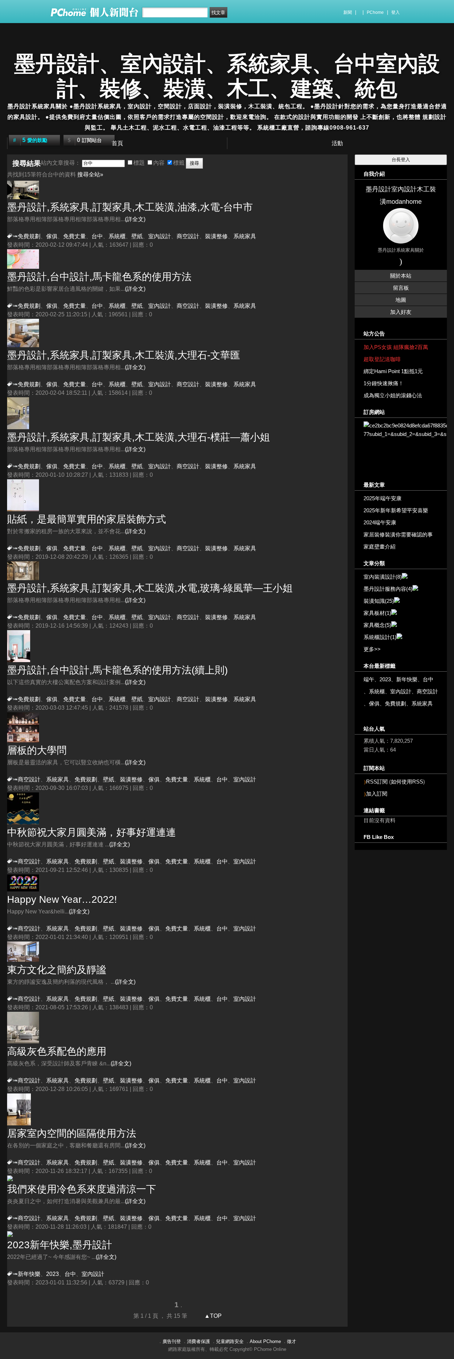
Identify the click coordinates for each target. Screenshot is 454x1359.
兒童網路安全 (230, 1341)
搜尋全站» (90, 174)
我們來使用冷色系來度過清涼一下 (81, 1189)
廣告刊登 (171, 1341)
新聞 (347, 12)
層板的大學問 (37, 750)
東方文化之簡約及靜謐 (56, 969)
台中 (428, 679)
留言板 (401, 288)
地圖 (400, 300)
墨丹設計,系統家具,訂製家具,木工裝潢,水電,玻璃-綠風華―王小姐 (150, 588)
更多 (372, 649)
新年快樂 (29, 1274)
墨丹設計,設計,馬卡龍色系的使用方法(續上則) (117, 670)
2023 (52, 1274)
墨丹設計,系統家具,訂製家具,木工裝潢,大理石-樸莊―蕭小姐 (138, 437)
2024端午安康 (380, 522)
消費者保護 (198, 1341)
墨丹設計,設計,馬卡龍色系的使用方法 (99, 276)
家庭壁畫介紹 (379, 547)
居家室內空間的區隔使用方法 (71, 1133)
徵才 (291, 1341)
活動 (337, 143)
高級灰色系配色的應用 (56, 1051)
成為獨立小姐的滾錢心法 (393, 395)
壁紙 (137, 236)
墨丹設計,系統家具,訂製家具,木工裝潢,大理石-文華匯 (123, 355)
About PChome (265, 1341)
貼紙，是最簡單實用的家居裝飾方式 (86, 519)
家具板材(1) (377, 613)
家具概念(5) (377, 625)
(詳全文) (135, 219)
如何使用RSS (407, 782)
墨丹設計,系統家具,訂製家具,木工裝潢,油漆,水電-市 (130, 207)
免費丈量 (74, 236)
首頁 (117, 143)
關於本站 (400, 276)
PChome (375, 12)
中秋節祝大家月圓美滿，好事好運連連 (91, 832)
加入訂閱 (376, 794)
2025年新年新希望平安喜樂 (396, 510)
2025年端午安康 (383, 498)
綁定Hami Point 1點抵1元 (393, 371)
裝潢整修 (216, 236)
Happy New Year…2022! (62, 899)
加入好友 (400, 312)
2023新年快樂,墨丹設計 (59, 1244)
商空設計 (188, 236)
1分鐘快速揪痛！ (384, 383)
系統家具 (244, 236)
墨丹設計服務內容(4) (388, 589)
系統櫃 (117, 236)
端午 (369, 679)
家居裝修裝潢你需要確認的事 (398, 534)
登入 (395, 12)
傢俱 (51, 236)
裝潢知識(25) (379, 601)
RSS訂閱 (377, 782)
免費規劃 (29, 236)
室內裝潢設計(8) (383, 577)
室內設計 (159, 236)
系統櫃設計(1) (380, 637)
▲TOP (212, 1316)
